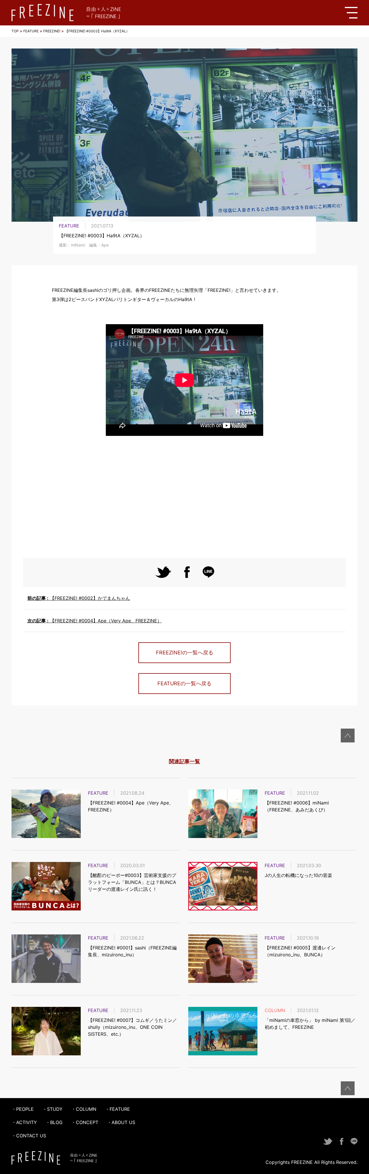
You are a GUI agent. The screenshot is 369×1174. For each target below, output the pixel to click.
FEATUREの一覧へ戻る (184, 683)
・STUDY (52, 1109)
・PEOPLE (23, 1109)
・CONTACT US (29, 1135)
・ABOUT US (121, 1122)
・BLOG (54, 1122)
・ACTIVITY (24, 1122)
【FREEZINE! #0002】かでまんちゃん (78, 598)
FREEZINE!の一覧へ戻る (184, 652)
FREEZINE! (51, 31)
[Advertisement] (184, 497)
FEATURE (31, 31)
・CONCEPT (84, 1122)
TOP (15, 31)
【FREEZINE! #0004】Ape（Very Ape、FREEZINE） (94, 621)
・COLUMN (83, 1109)
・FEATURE (117, 1109)
